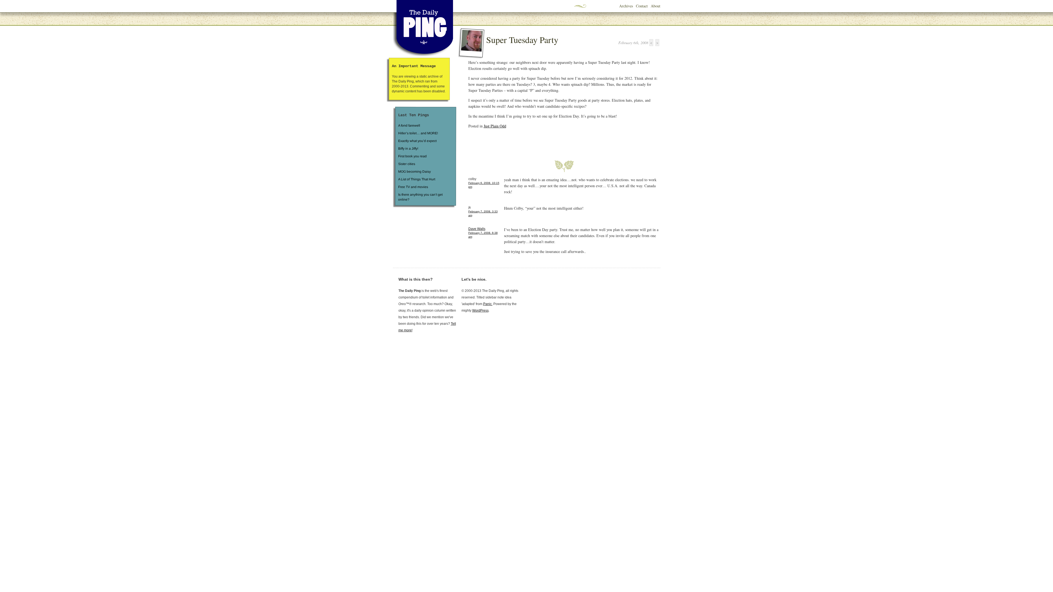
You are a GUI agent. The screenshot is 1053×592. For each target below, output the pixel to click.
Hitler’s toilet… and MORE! (418, 133)
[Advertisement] (532, 141)
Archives (626, 5)
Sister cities (406, 164)
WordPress (480, 310)
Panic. (487, 304)
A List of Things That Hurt (416, 179)
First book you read (412, 156)
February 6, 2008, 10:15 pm (483, 184)
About (655, 5)
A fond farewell (409, 125)
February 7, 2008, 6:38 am (483, 234)
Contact (642, 5)
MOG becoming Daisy (414, 171)
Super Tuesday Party (522, 39)
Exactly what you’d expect (417, 141)
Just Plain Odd (495, 126)
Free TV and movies (413, 187)
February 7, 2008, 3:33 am (483, 213)
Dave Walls (476, 229)
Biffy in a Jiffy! (408, 148)
